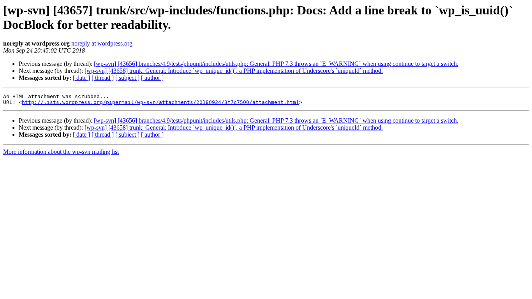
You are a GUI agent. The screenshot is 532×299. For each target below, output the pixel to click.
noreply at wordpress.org (101, 43)
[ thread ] (103, 77)
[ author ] (152, 77)
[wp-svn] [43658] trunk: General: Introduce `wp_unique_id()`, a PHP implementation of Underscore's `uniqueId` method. (234, 70)
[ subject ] (127, 77)
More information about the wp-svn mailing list (61, 151)
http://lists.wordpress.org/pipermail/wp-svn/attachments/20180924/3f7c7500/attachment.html (160, 102)
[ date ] (81, 77)
